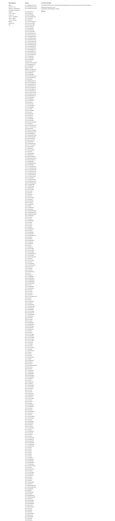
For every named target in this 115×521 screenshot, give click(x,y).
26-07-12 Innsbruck (29, 370)
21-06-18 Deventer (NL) (30, 159)
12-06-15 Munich (28, 237)
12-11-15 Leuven (28, 225)
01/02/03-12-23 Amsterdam (31, 62)
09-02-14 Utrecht (28, 302)
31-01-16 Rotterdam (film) (30, 212)
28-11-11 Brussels (29, 413)
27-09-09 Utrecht (28, 493)
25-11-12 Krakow (28, 345)
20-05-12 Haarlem (29, 378)
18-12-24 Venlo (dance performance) (31, 34)
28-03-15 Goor (28, 245)
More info (43, 11)
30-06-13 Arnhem (29, 317)
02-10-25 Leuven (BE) (30, 25)
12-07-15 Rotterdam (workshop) (31, 235)
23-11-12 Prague (28, 349)
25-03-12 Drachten (29, 388)
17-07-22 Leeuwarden (30, 105)
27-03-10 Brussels (29, 475)
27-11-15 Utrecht (28, 219)
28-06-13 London (29, 321)
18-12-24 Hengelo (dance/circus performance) (31, 36)
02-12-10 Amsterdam (29, 446)
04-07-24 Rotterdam (29, 57)
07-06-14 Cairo (28, 284)
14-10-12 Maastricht (29, 357)
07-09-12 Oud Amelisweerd (31, 365)
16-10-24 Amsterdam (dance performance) (31, 51)
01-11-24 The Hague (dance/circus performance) (31, 41)
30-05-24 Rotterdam (29, 59)
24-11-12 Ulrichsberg (29, 347)
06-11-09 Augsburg (29, 488)
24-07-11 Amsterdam (29, 428)
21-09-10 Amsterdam (29, 462)
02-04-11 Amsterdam (29, 437)
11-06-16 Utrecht (28, 192)
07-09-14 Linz (28, 273)
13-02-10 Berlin (28, 480)
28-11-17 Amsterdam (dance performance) (31, 169)
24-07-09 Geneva (29, 498)
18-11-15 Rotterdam (29, 220)
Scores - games (12, 18)
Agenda (10, 21)
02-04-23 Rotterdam (29, 99)
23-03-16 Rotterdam (29, 204)
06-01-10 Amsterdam (29, 482)
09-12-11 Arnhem (28, 409)
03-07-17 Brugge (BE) (29, 184)
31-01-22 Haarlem (29, 117)
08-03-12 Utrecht (28, 401)
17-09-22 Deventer (29, 103)
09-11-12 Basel (28, 353)
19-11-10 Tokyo (28, 455)
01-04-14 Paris (28, 299)
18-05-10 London (29, 470)
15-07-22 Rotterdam (29, 107)
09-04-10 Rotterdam (29, 474)
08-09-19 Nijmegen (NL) (30, 136)
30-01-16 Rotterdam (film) (30, 214)
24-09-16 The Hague (29, 189)
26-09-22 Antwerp (29, 102)
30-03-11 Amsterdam (29, 441)
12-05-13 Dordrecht (29, 327)
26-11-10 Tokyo (28, 449)
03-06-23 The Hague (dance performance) (31, 82)
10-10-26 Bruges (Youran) (30, 5)
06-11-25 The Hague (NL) (30, 21)
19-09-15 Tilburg (28, 230)
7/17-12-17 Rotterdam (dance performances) (31, 168)
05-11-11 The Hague (29, 418)
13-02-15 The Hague (29, 250)
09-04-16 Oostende (29, 201)
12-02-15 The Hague (29, 252)
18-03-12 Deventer (29, 393)
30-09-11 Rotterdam (29, 421)
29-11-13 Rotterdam (29, 309)
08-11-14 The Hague (29, 260)
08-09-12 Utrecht (28, 363)
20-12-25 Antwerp (29, 18)
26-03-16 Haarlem (29, 202)
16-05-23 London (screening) (31, 92)
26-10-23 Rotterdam (29, 66)
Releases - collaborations (14, 8)
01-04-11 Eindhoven (29, 439)
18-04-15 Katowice (29, 242)
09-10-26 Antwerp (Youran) (31, 6)
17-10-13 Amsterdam (29, 314)
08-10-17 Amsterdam (29, 177)
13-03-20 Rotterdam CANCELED (31, 131)
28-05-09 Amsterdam (29, 500)
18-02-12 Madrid (28, 403)
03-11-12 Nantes (28, 355)
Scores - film (11, 15)
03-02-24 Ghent (28, 61)
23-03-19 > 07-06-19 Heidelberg (31, 145)
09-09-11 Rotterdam (29, 423)
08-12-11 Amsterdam (29, 411)
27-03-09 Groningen (29, 513)
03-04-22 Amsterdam (29, 110)
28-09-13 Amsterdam (29, 312)
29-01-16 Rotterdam (29, 215)
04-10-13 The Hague (29, 311)
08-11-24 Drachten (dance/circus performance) (31, 38)
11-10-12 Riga (28, 358)
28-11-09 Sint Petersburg (30, 487)
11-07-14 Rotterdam (29, 276)
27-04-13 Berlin (28, 330)
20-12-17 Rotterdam (29, 164)
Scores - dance (12, 13)
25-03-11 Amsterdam (29, 442)
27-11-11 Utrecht (28, 414)
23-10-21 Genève (29, 123)
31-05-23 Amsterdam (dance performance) (31, 84)
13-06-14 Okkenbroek (29, 283)
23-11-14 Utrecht (28, 258)
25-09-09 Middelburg (29, 495)
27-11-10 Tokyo (28, 447)
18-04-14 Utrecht (28, 294)
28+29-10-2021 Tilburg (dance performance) (31, 122)
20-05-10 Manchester (29, 469)
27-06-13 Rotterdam (29, 322)
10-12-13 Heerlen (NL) (30, 306)
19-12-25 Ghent (28, 20)
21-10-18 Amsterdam (29, 153)
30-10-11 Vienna (28, 419)
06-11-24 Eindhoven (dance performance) (31, 39)
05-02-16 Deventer (29, 209)
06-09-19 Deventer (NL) (30, 138)
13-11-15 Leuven (28, 224)
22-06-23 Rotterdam (29, 74)
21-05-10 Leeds (28, 467)
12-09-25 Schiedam (29, 28)
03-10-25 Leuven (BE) (30, 23)
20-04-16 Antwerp (29, 199)
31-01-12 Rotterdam (29, 404)
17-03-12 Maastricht (29, 395)
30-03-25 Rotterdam (29, 29)
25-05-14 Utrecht (28, 289)
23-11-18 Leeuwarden (30, 150)
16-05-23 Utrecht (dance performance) (31, 90)
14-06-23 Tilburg (28, 79)
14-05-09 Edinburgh (29, 502)
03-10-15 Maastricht (29, 228)
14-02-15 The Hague (29, 248)
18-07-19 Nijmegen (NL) (30, 143)
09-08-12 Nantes (28, 368)
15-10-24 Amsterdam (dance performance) (31, 52)
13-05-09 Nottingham (29, 503)
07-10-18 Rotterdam (29, 154)
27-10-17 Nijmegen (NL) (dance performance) (31, 174)
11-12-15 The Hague (29, 255)
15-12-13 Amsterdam (29, 304)
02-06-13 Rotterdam (29, 324)
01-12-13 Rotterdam (29, 307)
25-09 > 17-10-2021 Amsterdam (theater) (31, 127)
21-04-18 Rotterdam (29, 161)
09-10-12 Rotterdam (29, 360)
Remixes (11, 11)
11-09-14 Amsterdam (29, 271)
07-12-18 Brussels (29, 148)
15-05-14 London (29, 293)
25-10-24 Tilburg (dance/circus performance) (31, 44)
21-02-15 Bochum (29, 247)
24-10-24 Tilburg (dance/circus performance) (31, 46)
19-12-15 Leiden (28, 217)
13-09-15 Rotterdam (29, 232)
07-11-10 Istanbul (29, 457)
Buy (9, 25)
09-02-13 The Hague (29, 337)
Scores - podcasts (12, 20)
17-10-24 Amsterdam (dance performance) (31, 49)
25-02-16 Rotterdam (29, 207)
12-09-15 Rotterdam (29, 233)
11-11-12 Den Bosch (29, 350)
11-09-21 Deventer (29, 128)
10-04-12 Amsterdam (29, 386)
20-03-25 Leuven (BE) (30, 31)
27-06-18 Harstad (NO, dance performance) (31, 158)
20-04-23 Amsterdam (29, 97)
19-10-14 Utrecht (28, 261)
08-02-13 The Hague (29, 339)
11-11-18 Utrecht (28, 151)
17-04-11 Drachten (29, 432)
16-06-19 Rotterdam (29, 141)
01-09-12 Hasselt (28, 367)
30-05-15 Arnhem (29, 238)
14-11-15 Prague (28, 222)
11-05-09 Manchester (29, 506)
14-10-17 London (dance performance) (31, 176)
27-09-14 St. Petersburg (30, 265)
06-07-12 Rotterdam (29, 372)
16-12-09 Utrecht (28, 483)
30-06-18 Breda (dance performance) (31, 156)
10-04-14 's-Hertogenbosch (31, 296)
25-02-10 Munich (28, 478)
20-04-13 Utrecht (28, 332)
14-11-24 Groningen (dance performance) (31, 54)
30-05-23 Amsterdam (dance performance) (31, 85)
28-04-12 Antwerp (29, 383)
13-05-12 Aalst (28, 380)
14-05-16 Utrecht (28, 196)
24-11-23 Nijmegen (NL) (30, 64)
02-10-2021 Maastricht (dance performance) (31, 125)
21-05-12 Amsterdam (29, 377)
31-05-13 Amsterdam (29, 326)
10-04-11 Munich (28, 434)
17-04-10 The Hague (29, 472)
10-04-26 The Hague (29, 15)
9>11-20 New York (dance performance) (31, 130)
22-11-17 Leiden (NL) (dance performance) (31, 171)
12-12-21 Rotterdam (29, 118)
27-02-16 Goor (28, 205)
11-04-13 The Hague (29, 334)
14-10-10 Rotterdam (29, 460)
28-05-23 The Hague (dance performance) (31, 89)
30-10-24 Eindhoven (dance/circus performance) (31, 43)
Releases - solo (12, 6)
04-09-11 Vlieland (29, 424)
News (10, 5)
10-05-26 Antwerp (29, 13)
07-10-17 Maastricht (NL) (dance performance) (31, 179)
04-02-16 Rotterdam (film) (30, 210)
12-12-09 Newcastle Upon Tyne (31, 485)
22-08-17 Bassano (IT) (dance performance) (31, 181)
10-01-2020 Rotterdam (30, 133)
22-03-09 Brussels (29, 515)
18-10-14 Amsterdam (29, 263)
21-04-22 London (29, 108)
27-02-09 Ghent (28, 518)
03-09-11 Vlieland (29, 426)
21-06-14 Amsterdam (29, 278)
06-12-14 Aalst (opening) (30, 256)
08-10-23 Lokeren (29, 67)
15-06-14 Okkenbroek (29, 279)
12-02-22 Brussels (29, 115)
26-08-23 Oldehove (29, 72)
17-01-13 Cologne (29, 344)
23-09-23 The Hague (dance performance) (31, 71)
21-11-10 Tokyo (28, 452)
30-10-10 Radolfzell (29, 459)
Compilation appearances (14, 10)
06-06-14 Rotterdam (29, 286)
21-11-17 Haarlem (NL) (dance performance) (31, 173)
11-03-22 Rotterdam (29, 113)
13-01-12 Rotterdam (29, 406)
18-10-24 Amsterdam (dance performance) (31, 48)
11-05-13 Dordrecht (29, 329)
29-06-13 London (29, 319)
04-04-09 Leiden (28, 511)
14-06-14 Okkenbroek (29, 281)
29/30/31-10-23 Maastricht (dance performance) (31, 69)
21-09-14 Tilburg (28, 268)
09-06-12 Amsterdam (29, 375)
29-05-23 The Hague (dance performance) (31, 87)
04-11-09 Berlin (28, 490)
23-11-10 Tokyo (28, 451)
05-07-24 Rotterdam (29, 56)
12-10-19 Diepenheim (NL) (31, 135)
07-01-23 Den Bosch (29, 100)
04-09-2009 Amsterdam (30, 497)
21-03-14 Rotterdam (29, 301)
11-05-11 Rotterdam (29, 431)
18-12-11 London (28, 408)
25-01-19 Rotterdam (29, 146)
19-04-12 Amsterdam (29, 385)
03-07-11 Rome (28, 429)
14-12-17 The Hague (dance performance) (31, 166)
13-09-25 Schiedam (29, 26)
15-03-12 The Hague (29, 398)
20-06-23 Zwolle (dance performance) (31, 76)
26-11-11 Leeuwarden (29, 416)
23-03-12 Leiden (28, 390)
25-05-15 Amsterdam (29, 240)
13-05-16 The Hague (29, 197)
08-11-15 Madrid (28, 227)
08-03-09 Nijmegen (29, 516)
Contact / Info (11, 23)
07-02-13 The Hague (29, 340)
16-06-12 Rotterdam (29, 373)
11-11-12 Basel (28, 352)
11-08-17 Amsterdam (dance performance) (31, 182)
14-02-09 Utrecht (28, 520)
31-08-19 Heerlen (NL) (30, 140)
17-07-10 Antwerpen (29, 464)
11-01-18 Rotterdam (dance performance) (31, 163)
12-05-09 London (29, 505)
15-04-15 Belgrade (29, 243)
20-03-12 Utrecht (28, 391)
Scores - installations (13, 16)
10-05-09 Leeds (28, 508)
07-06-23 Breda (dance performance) (31, 80)
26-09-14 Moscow (29, 266)
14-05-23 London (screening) (31, 94)
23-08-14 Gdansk (29, 275)
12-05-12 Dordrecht (29, 381)
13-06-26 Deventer (29, 11)
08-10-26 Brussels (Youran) (31, 8)
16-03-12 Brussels (29, 396)
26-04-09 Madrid (28, 510)
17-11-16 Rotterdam (29, 187)
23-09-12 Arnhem (29, 362)
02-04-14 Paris (28, 298)
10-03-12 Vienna (28, 400)
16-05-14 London (29, 291)
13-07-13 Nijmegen (29, 316)
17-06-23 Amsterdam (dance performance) (31, 77)
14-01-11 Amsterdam (29, 444)
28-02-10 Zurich (28, 477)
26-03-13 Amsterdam (29, 335)
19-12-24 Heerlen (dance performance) (31, 33)
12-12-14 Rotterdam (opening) (31, 253)
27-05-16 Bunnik (28, 194)
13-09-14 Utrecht (28, 270)
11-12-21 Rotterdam (29, 120)
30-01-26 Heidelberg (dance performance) (31, 16)
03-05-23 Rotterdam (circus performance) (31, 95)
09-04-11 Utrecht (28, 436)
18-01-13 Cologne (29, 342)
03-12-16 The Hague (29, 186)
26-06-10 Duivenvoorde (30, 465)
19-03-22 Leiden (28, 112)
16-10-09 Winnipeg (29, 492)
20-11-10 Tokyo (28, 454)
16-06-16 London (29, 191)
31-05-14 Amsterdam (29, 288)
